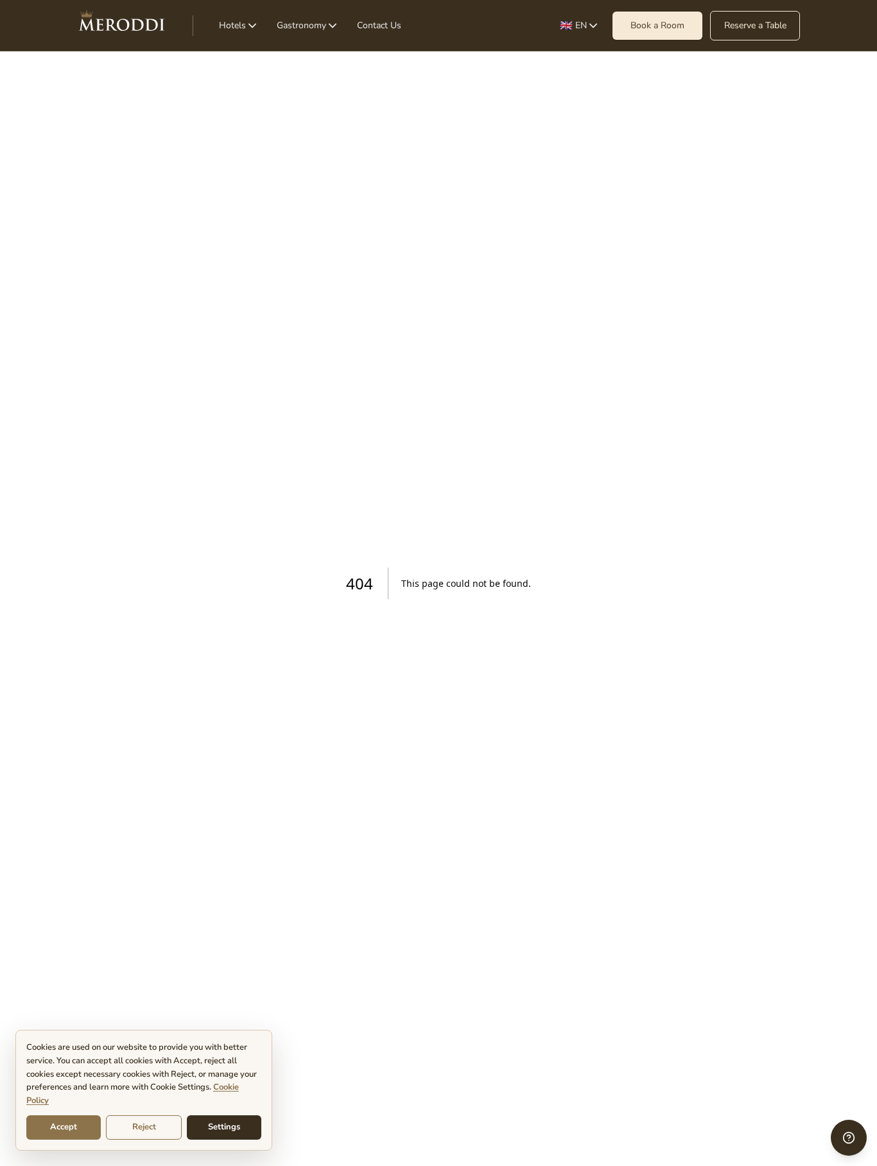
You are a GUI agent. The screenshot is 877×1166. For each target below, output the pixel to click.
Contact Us (379, 25)
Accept (63, 1127)
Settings (224, 1127)
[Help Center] (849, 1138)
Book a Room (657, 25)
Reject (144, 1127)
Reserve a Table (755, 25)
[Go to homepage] (122, 25)
